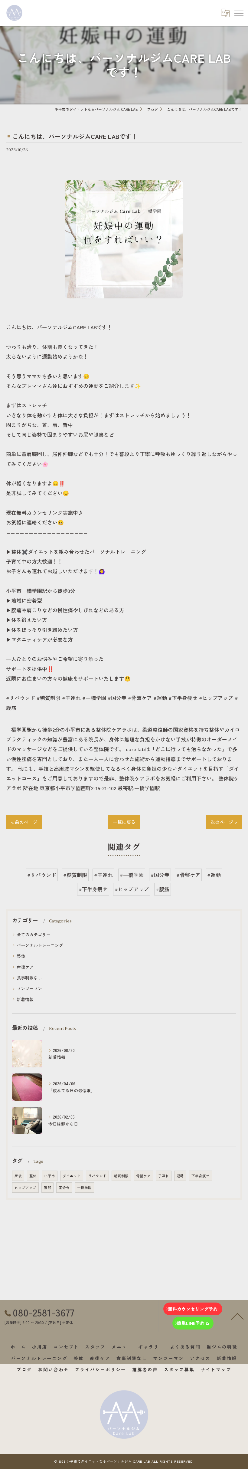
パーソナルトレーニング (40, 945)
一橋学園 (84, 1187)
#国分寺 (160, 875)
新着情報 (25, 999)
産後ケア (25, 967)
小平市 (49, 1175)
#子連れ (103, 875)
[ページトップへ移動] (237, 1316)
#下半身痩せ (93, 889)
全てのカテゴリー (34, 935)
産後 (18, 1175)
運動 (180, 1175)
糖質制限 (121, 1175)
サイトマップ (216, 1369)
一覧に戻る (124, 822)
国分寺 (64, 1187)
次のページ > (223, 822)
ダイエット (72, 1175)
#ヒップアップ (132, 889)
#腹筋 (162, 889)
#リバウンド (41, 875)
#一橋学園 (132, 875)
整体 (21, 956)
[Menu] (239, 12)
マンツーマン (29, 988)
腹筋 (47, 1187)
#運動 (214, 875)
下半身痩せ (200, 1175)
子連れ (163, 1175)
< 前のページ (24, 822)
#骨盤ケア (188, 875)
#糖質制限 (75, 875)
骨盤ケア (143, 1175)
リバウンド (97, 1175)
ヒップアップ (25, 1187)
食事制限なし (29, 977)
